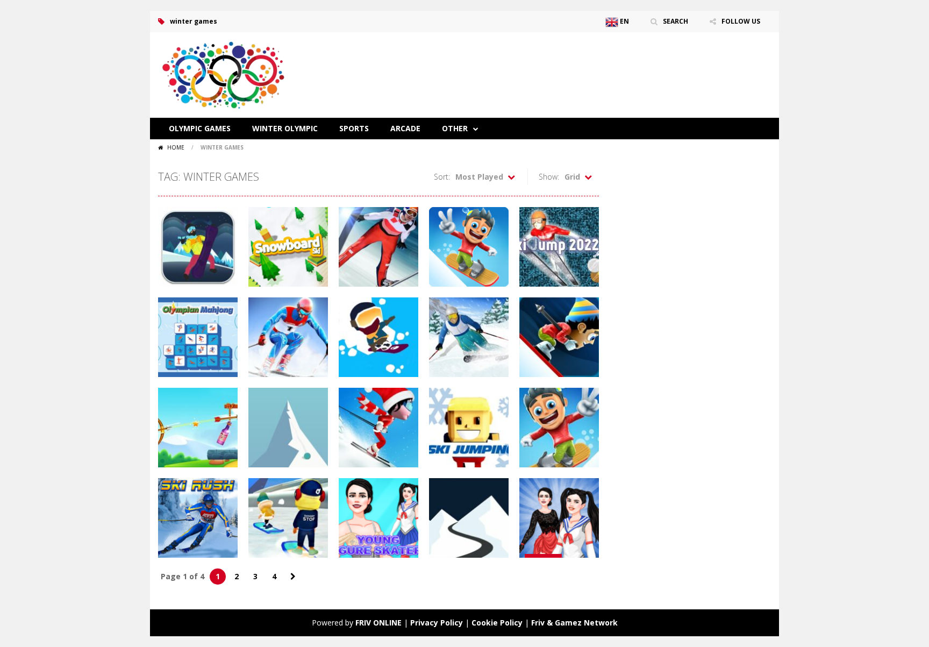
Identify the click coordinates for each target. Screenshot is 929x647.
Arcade (405, 128)
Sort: (442, 177)
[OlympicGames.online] (225, 74)
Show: (549, 177)
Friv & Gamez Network (574, 622)
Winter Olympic (285, 128)
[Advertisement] (575, 64)
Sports (354, 128)
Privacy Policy (436, 622)
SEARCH (675, 21)
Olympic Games (200, 128)
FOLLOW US (740, 21)
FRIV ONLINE (378, 622)
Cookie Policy (497, 622)
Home (176, 147)
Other (455, 128)
